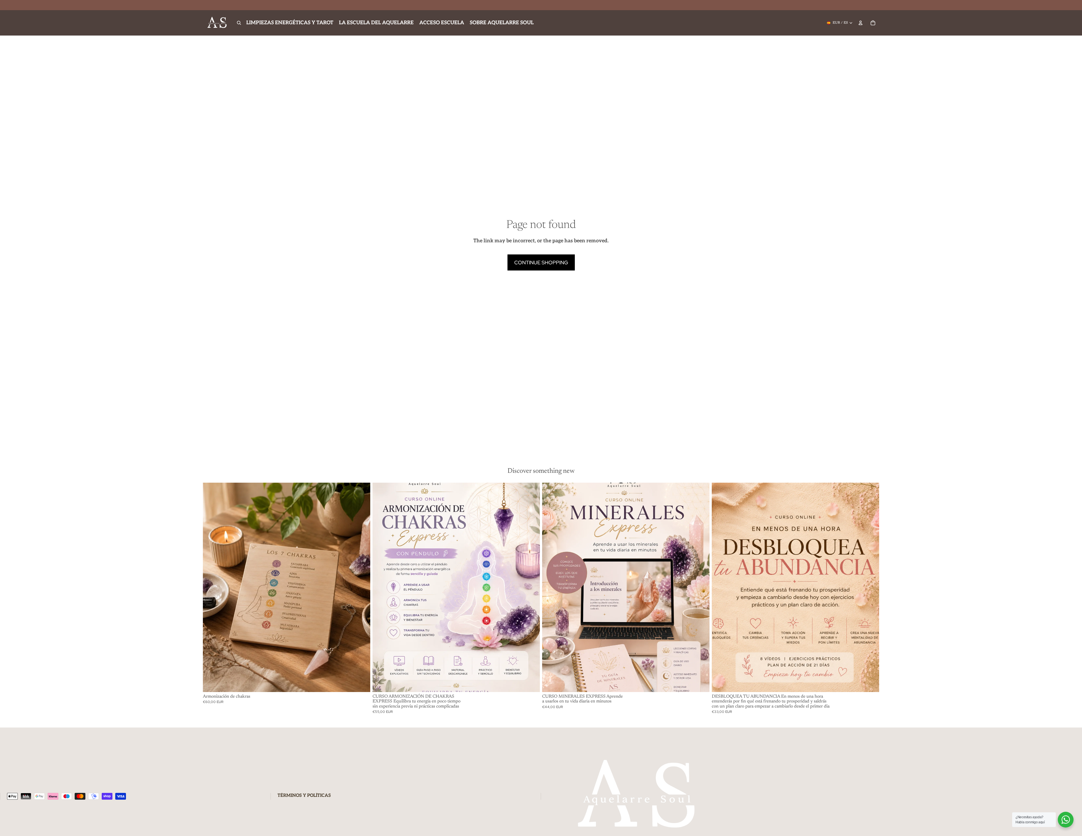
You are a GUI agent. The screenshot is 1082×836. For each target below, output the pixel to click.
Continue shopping (541, 262)
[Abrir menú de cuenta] (860, 23)
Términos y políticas (304, 795)
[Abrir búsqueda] (239, 23)
